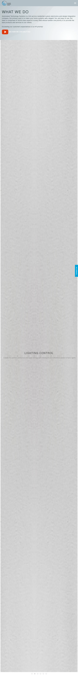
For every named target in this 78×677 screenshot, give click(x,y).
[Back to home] (6, 3)
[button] (75, 3)
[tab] (32, 673)
